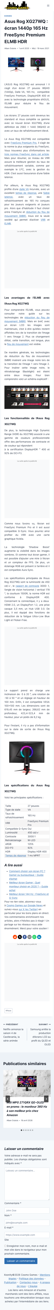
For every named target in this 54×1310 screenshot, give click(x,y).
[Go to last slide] (8, 1099)
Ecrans (8, 16)
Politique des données (31, 1278)
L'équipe (32, 1286)
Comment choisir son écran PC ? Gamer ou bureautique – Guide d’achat (27, 875)
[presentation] (27, 1083)
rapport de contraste (27, 586)
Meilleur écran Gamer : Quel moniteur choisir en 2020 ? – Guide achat (28, 886)
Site (6, 1239)
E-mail (8, 1227)
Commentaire (12, 1203)
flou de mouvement (18, 344)
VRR (43, 219)
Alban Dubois (10, 48)
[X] (20, 937)
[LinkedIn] (39, 937)
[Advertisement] (27, 261)
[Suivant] (46, 1099)
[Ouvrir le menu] (48, 5)
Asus (8, 1010)
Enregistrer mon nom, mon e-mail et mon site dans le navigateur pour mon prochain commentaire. (25, 1250)
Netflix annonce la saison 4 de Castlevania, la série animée (13, 1032)
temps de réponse (26, 193)
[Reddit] (15, 937)
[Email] (29, 937)
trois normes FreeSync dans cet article (26, 154)
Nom (8, 1215)
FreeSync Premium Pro (23, 142)
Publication (10, 1282)
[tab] (21, 1130)
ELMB (7, 223)
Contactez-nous (29, 1282)
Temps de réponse (15, 855)
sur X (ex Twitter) (28, 909)
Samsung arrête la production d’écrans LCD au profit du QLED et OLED (40, 1034)
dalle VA (24, 189)
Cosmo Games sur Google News (25, 905)
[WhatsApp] (34, 937)
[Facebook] (25, 937)
